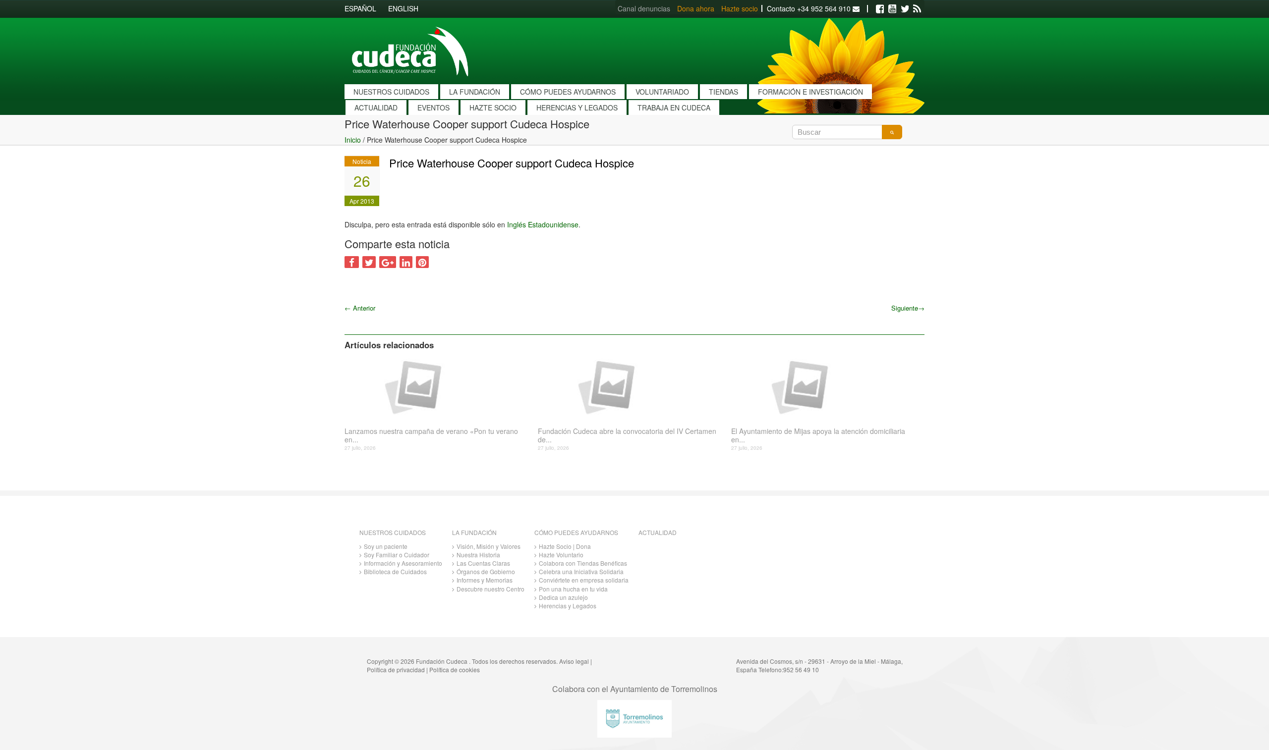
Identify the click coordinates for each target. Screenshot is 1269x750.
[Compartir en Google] (388, 262)
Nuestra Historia (478, 554)
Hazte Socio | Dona (565, 546)
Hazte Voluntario (561, 554)
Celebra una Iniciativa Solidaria (581, 571)
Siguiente (907, 308)
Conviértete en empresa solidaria (584, 580)
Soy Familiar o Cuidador (396, 554)
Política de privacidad (396, 669)
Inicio (353, 140)
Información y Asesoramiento (403, 563)
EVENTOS (433, 107)
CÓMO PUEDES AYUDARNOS (568, 92)
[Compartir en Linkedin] (406, 262)
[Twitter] (905, 9)
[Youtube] (892, 9)
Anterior (360, 308)
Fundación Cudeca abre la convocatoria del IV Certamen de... (627, 435)
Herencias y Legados (567, 605)
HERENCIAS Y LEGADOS (577, 107)
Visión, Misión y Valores (488, 546)
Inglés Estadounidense (542, 224)
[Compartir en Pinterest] (422, 262)
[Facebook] (880, 9)
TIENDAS (723, 92)
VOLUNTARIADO (662, 92)
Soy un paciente (385, 546)
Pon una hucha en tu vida (573, 589)
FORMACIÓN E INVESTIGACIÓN (810, 92)
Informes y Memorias (485, 580)
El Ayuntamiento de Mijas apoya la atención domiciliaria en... (818, 435)
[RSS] (917, 9)
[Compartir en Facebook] (351, 262)
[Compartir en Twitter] (369, 262)
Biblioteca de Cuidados (395, 571)
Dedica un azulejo (563, 597)
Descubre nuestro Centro (490, 589)
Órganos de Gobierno (486, 571)
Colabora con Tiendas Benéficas (583, 563)
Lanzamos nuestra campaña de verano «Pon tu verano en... (431, 435)
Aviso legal (574, 661)
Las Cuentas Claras (483, 563)
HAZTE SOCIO (493, 107)
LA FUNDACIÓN (474, 92)
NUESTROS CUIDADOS (391, 92)
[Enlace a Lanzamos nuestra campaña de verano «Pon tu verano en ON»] (437, 386)
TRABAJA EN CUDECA (673, 107)
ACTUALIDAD (376, 107)
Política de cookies (454, 669)
